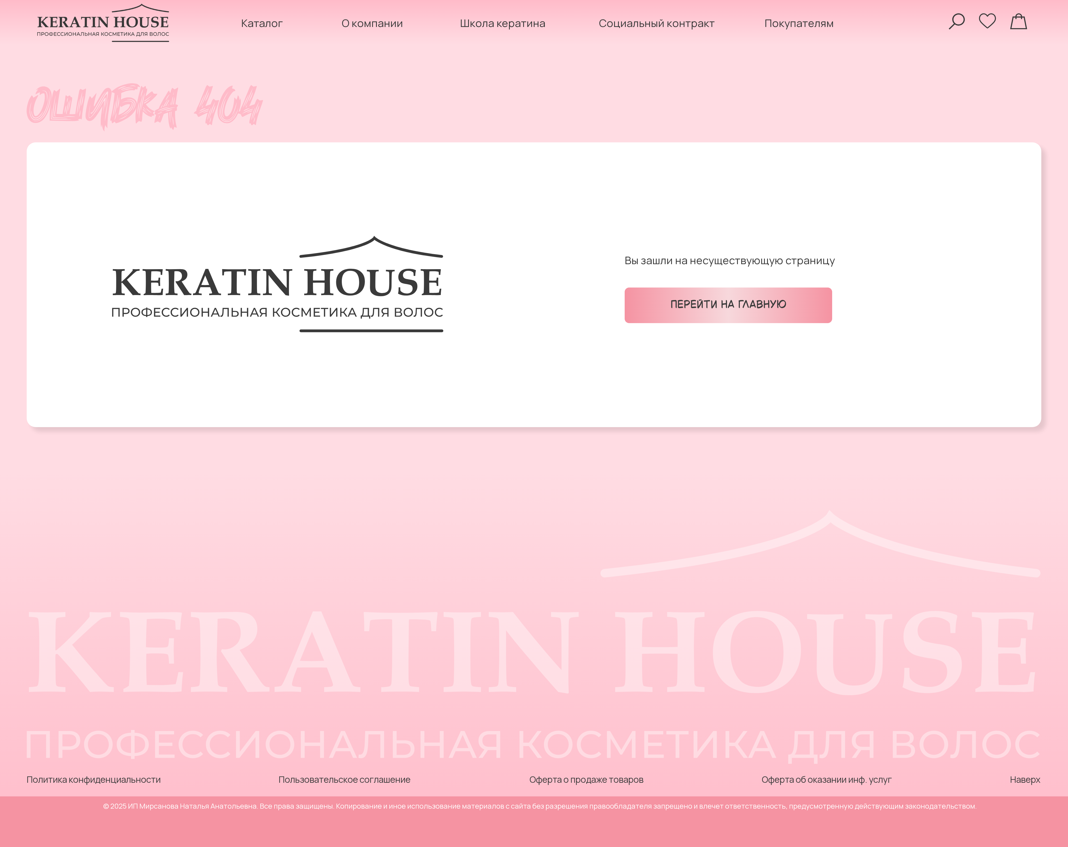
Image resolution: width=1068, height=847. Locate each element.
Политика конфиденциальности (94, 779)
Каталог (262, 23)
